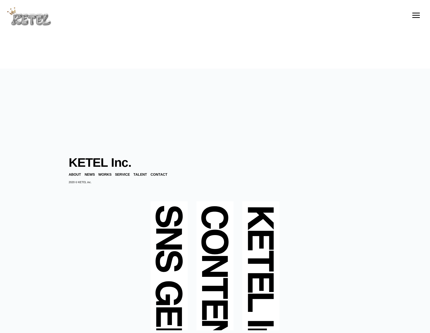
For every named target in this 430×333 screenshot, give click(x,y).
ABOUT (75, 174)
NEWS (90, 174)
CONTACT (159, 174)
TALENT (140, 174)
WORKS (104, 174)
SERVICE (122, 174)
